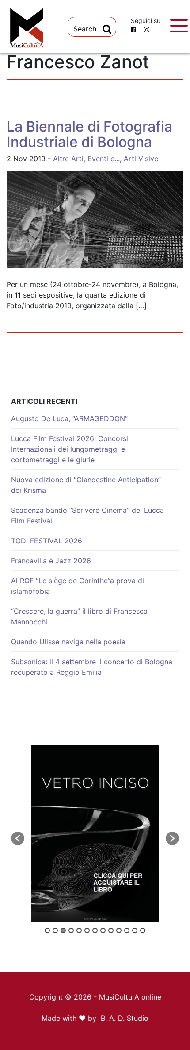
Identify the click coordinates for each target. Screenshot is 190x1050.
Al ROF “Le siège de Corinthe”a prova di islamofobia (77, 586)
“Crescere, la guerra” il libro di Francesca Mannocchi (79, 616)
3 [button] (63, 930)
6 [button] (87, 930)
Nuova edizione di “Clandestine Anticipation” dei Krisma (86, 485)
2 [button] (55, 930)
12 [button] (134, 930)
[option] (95, 833)
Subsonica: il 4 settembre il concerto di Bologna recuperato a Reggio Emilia (91, 667)
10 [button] (119, 930)
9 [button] (111, 930)
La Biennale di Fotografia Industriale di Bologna (89, 134)
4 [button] (71, 930)
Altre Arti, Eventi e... (86, 158)
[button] (17, 838)
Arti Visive (141, 158)
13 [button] (142, 930)
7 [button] (95, 930)
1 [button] (47, 930)
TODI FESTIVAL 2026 (46, 540)
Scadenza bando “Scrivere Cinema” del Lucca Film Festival (87, 515)
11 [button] (126, 930)
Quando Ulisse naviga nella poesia (68, 641)
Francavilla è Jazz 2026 (51, 560)
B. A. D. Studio (124, 1018)
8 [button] (103, 930)
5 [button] (79, 930)
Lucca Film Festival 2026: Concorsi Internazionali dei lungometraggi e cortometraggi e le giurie (69, 449)
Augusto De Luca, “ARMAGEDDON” (69, 418)
